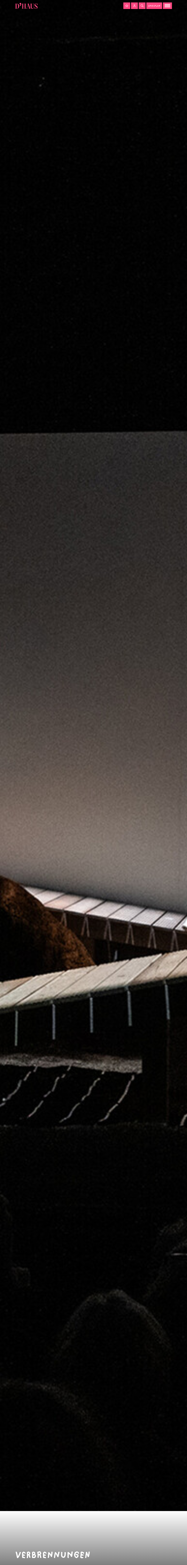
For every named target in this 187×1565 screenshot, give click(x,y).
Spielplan (154, 5)
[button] (126, 5)
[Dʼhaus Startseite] (26, 5)
